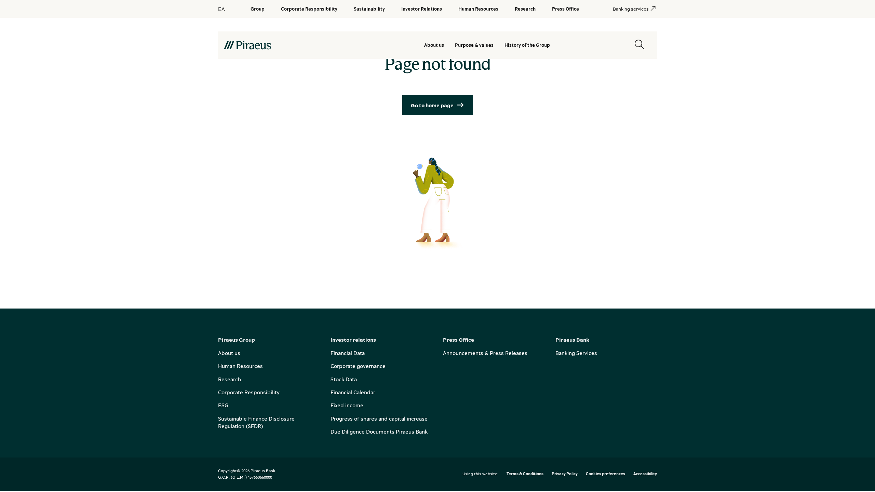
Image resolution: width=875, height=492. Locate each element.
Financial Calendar (353, 392)
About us (434, 45)
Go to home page (432, 105)
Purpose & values (474, 45)
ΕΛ (221, 9)
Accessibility (645, 474)
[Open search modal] (639, 45)
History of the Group (527, 45)
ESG (223, 405)
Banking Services (576, 353)
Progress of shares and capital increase (379, 418)
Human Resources (240, 366)
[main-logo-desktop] (285, 45)
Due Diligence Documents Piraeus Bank (379, 431)
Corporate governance (358, 366)
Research (229, 379)
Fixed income (347, 405)
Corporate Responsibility (249, 392)
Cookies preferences (605, 474)
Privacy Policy (565, 474)
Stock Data (344, 379)
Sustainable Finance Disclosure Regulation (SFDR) (256, 422)
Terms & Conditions (525, 474)
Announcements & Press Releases (485, 353)
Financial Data (348, 353)
